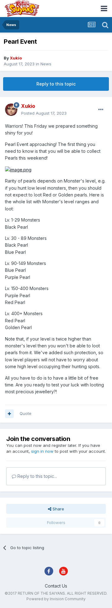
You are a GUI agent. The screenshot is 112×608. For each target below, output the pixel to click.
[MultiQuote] (9, 413)
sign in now (42, 451)
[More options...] (101, 109)
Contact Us (56, 585)
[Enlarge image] (18, 169)
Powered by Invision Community (56, 599)
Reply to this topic (56, 83)
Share (57, 508)
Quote (25, 413)
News (45, 63)
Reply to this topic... (36, 476)
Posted (44, 113)
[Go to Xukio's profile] (11, 110)
